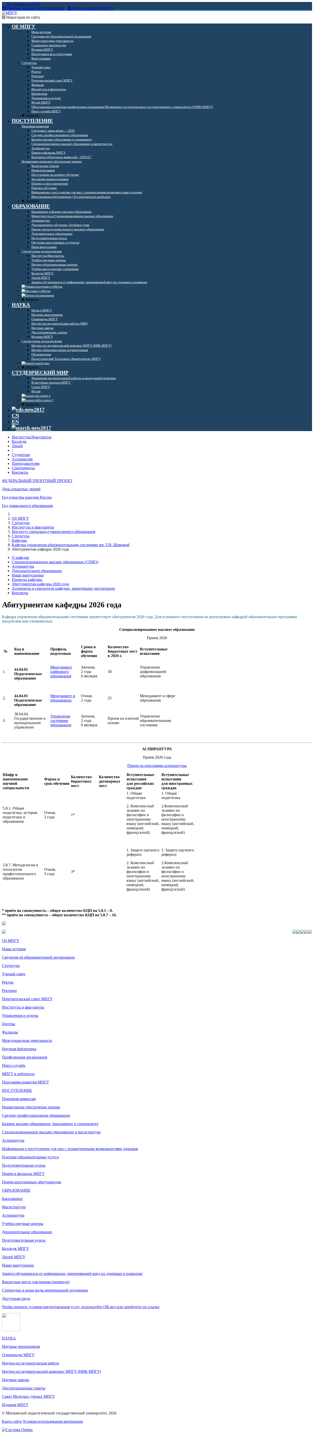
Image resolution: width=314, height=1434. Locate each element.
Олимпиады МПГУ (18, 1355)
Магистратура (14, 1207)
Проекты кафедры (27, 579)
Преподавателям (25, 463)
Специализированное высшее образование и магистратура (51, 1132)
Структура (20, 523)
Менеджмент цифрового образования (61, 671)
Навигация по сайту (22, 17)
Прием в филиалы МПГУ (23, 1174)
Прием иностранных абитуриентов (31, 1182)
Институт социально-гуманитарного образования (53, 531)
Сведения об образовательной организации (38, 957)
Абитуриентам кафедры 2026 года (40, 584)
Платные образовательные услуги (30, 1157)
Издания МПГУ (15, 1405)
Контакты (20, 472)
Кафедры (19, 540)
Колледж (19, 441)
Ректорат (9, 990)
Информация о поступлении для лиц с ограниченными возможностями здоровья (70, 1149)
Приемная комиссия (19, 1099)
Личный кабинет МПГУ (92, 8)
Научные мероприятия (21, 1346)
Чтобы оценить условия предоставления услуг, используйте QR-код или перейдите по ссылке (80, 1307)
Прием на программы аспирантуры (157, 766)
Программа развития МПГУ (25, 1082)
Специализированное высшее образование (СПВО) (55, 562)
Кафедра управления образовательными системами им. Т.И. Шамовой (71, 545)
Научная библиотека (19, 1049)
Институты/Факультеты (32, 437)
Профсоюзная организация (24, 1057)
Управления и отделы (20, 1015)
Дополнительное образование (37, 571)
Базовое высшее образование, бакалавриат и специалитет (50, 1124)
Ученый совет (14, 974)
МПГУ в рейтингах (18, 1074)
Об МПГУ (20, 518)
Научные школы (15, 1380)
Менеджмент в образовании (62, 698)
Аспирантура (23, 566)
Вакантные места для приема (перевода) (35, 1282)
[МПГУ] (9, 13)
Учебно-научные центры (22, 1224)
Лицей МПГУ (13, 1257)
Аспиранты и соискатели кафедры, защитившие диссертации (63, 588)
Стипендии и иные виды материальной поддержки (45, 1290)
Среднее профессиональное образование (36, 1115)
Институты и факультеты (33, 527)
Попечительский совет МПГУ (27, 999)
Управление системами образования (60, 720)
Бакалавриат (12, 1199)
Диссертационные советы (23, 1388)
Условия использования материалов (53, 1421)
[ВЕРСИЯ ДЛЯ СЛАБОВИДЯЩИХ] (28, 409)
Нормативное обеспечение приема (31, 1107)
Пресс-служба (13, 1065)
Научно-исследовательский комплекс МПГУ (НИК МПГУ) (51, 1371)
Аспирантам (22, 459)
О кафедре (20, 557)
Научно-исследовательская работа (30, 1363)
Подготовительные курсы (23, 1165)
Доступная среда (16, 1298)
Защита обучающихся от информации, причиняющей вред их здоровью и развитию (72, 1273)
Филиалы (10, 1032)
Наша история (14, 949)
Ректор (7, 982)
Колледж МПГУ (15, 1248)
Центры (8, 1024)
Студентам (21, 455)
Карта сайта (12, 1421)
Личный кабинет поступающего (35, 8)
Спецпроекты (23, 468)
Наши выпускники (28, 575)
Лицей (17, 446)
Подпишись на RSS (22, 4)
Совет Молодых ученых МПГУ (28, 1396)
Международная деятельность (27, 1040)
